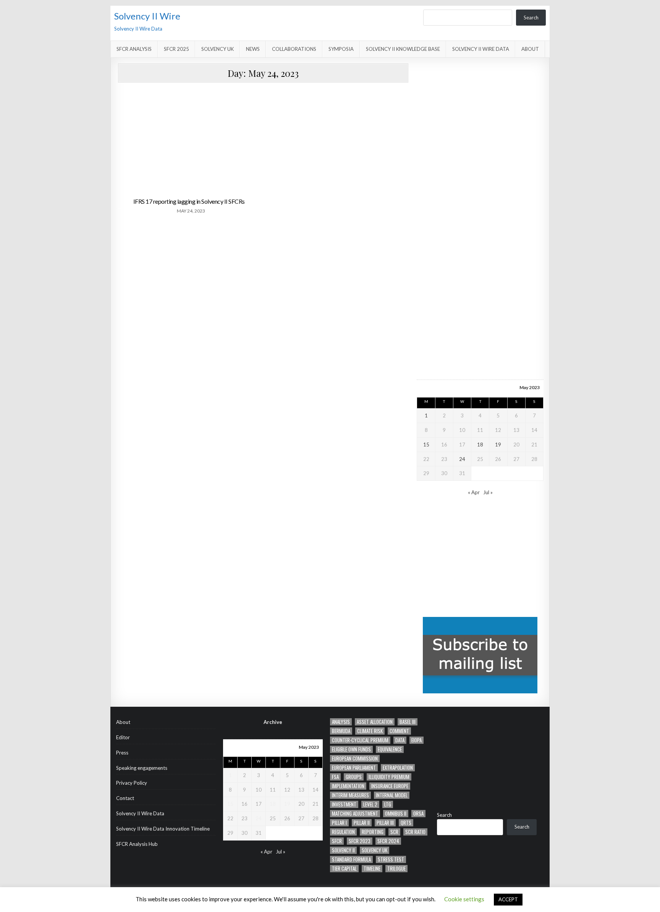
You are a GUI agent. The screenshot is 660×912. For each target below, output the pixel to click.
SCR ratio (415, 832)
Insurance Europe (389, 786)
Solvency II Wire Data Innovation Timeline (163, 829)
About (530, 49)
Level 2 (370, 804)
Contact (125, 798)
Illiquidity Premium (389, 777)
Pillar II (362, 822)
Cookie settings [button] (464, 899)
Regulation (343, 832)
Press (122, 753)
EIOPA (416, 740)
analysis (341, 721)
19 (498, 444)
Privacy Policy (131, 783)
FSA (335, 777)
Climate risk (370, 731)
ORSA (418, 813)
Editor (123, 737)
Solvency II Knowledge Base (403, 49)
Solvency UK (217, 49)
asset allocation (375, 721)
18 (480, 444)
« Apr (474, 492)
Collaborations (294, 49)
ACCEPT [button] (508, 899)
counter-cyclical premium (360, 740)
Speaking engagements (141, 768)
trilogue (396, 868)
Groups (354, 777)
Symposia (341, 49)
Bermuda (341, 731)
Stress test (391, 859)
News (253, 49)
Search (531, 18)
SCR (394, 832)
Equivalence (390, 749)
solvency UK (374, 850)
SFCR (337, 841)
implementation (348, 786)
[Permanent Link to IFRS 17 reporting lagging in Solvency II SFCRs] (189, 140)
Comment (399, 731)
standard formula (351, 859)
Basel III (408, 721)
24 (462, 459)
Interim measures (350, 795)
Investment (344, 804)
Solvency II (343, 850)
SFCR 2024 (388, 841)
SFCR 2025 (176, 49)
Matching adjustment (355, 813)
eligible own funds (351, 749)
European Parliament (354, 767)
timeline (372, 868)
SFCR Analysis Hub (137, 844)
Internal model (392, 795)
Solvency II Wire (147, 15)
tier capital (344, 868)
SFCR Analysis (134, 49)
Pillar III (385, 822)
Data (399, 740)
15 (426, 444)
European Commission (355, 758)
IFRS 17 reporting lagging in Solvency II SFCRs (189, 201)
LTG (387, 804)
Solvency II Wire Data (480, 49)
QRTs (406, 822)
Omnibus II (395, 813)
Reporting (372, 832)
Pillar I (339, 822)
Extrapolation (398, 767)
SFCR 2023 (359, 841)
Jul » (488, 492)
